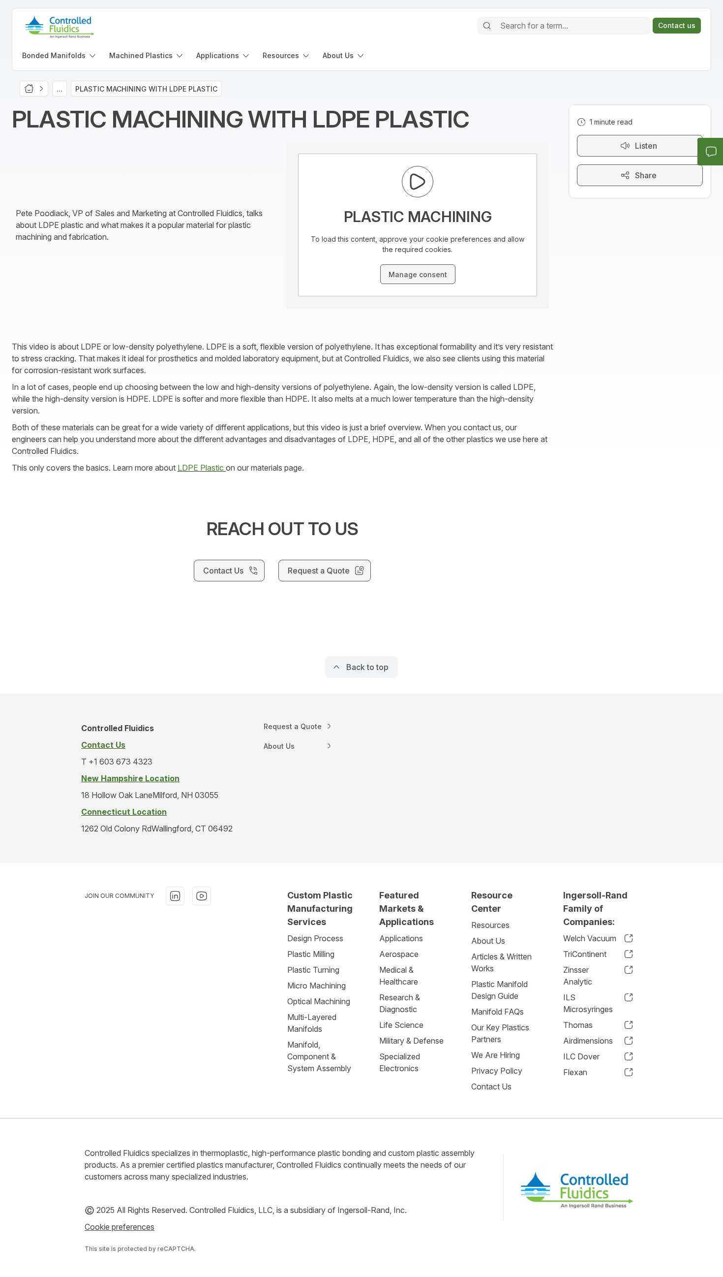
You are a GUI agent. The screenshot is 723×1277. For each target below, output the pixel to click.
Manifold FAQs (497, 1012)
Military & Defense (411, 1041)
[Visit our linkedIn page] (175, 896)
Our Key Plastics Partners (500, 1033)
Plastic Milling (310, 954)
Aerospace (399, 954)
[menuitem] (59, 55)
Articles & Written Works (501, 962)
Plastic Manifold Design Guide (499, 990)
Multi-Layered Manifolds (311, 1023)
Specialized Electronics (399, 1062)
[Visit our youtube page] (201, 896)
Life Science (401, 1025)
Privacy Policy (496, 1071)
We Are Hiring (495, 1055)
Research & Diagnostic (399, 1003)
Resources (490, 925)
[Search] (487, 25)
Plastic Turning (313, 970)
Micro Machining (316, 985)
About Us (488, 941)
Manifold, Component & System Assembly (319, 1056)
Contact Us (491, 1086)
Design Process (315, 938)
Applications (401, 938)
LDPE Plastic (202, 468)
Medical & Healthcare (398, 976)
